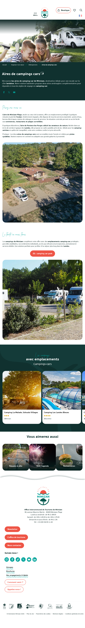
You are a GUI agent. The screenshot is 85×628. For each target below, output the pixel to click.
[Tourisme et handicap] (69, 606)
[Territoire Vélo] (59, 606)
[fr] (80, 16)
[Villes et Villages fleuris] (30, 606)
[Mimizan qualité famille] (41, 606)
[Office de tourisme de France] (4, 606)
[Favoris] (74, 10)
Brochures (10, 571)
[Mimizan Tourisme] (45, 13)
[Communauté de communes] (11, 606)
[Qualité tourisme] (50, 606)
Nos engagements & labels (17, 575)
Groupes (9, 567)
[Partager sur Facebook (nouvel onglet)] (4, 92)
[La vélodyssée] (20, 606)
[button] (81, 10)
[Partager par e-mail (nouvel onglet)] (14, 92)
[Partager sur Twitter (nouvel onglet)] (9, 92)
